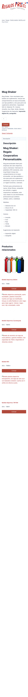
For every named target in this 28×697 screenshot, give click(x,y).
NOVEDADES (10, 128)
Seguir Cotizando (7, 133)
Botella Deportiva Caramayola (11, 320)
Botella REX (5, 361)
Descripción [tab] (6, 138)
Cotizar (5, 124)
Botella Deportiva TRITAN (10, 402)
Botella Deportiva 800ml (9, 279)
